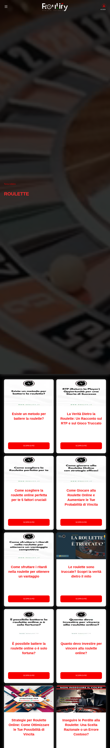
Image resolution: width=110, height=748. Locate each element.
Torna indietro (10, 184)
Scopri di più (28, 446)
